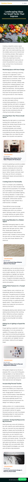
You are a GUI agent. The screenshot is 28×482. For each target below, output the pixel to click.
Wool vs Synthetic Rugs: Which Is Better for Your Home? (13, 263)
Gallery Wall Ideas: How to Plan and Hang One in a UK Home (13, 364)
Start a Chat (23, 479)
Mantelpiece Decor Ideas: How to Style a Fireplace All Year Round (12, 159)
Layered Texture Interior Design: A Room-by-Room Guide (13, 471)
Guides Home (6, 3)
